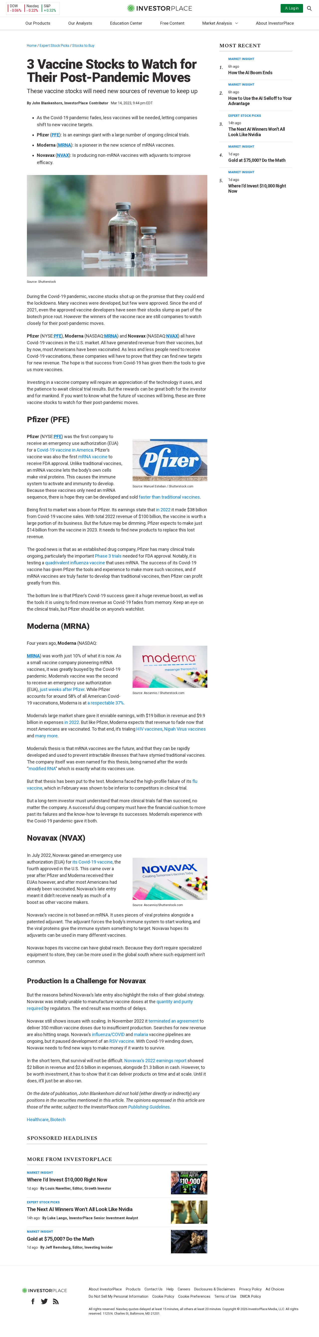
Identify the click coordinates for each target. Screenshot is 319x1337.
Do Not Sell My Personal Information (118, 1296)
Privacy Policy (250, 1289)
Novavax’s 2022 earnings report (155, 1060)
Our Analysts (80, 23)
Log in (294, 8)
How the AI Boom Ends (250, 72)
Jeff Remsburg (58, 1247)
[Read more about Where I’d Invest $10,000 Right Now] (189, 1182)
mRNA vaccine (93, 456)
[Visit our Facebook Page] (33, 1301)
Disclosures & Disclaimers (214, 1289)
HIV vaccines (149, 729)
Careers (184, 1289)
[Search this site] (309, 8)
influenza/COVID (108, 1034)
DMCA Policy (250, 1296)
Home (32, 46)
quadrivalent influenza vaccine (75, 562)
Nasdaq (33, 6)
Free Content (172, 23)
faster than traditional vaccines (169, 497)
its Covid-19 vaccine (93, 862)
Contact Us (153, 1289)
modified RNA (42, 768)
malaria (141, 1034)
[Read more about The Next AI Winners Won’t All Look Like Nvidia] (189, 1212)
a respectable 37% (105, 702)
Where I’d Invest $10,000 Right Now (67, 1180)
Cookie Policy (163, 1296)
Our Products (37, 23)
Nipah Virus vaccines (185, 729)
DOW (14, 6)
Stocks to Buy (83, 46)
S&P (47, 6)
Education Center (126, 23)
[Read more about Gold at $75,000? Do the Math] (189, 1241)
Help (170, 1289)
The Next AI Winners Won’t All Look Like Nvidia (79, 1209)
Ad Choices (275, 1289)
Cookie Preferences (194, 1296)
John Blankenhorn (47, 103)
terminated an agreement (174, 1021)
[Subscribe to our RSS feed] (56, 1301)
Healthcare (38, 1119)
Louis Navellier (58, 1188)
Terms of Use (225, 1296)
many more (46, 735)
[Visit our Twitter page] (44, 1301)
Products (133, 1289)
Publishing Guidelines (149, 1106)
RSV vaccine (121, 1041)
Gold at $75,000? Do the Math (60, 1239)
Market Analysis (217, 23)
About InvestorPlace (275, 23)
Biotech (58, 1119)
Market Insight (40, 1172)
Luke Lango (57, 1218)
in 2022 (163, 509)
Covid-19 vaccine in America (65, 450)
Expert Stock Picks (54, 46)
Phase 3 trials (108, 556)
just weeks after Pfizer (62, 689)
